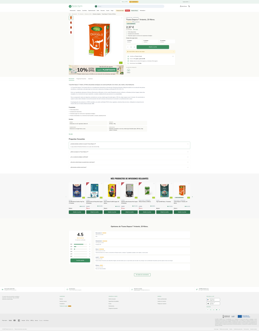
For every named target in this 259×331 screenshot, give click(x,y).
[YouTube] (216, 310)
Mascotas (103, 10)
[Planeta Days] (96, 70)
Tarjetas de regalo (65, 306)
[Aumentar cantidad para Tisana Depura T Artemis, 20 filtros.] (134, 47)
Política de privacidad (224, 329)
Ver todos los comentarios (142, 274)
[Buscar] (95, 6)
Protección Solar (120, 10)
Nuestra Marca (134, 10)
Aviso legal (216, 329)
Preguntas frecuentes (81, 78)
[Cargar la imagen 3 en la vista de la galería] (71, 27)
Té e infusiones (81, 14)
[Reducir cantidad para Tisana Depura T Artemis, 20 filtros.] (127, 47)
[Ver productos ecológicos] (83, 198)
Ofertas (127, 10)
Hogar (112, 10)
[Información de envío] (173, 56)
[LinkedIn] (213, 310)
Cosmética (84, 10)
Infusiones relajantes (97, 14)
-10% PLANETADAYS (131, 23)
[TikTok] (219, 310)
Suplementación (91, 10)
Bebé (98, 10)
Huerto (107, 10)
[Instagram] (210, 310)
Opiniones (90, 78)
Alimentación (72, 10)
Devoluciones (111, 306)
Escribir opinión (80, 260)
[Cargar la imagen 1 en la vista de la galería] (71, 18)
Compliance (62, 303)
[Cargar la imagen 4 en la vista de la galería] (71, 32)
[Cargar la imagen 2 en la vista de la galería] (71, 22)
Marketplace (142, 10)
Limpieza (79, 10)
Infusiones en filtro (88, 14)
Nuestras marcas (63, 301)
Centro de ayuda (137, 290)
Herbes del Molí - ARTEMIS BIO (132, 17)
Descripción (71, 78)
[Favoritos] (121, 17)
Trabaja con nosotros (162, 303)
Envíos (110, 303)
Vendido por (136, 56)
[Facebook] (208, 310)
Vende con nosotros (162, 301)
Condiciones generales (238, 329)
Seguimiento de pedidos (114, 301)
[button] (189, 6)
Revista (61, 299)
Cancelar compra (253, 329)
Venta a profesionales (162, 299)
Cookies (230, 329)
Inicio (70, 14)
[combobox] (129, 6)
